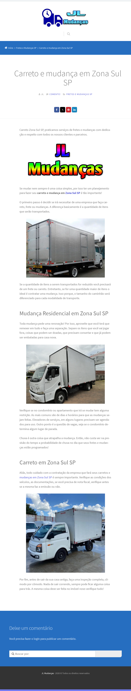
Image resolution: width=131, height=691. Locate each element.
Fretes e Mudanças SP (79, 94)
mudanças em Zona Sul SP (35, 477)
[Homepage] (65, 16)
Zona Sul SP (72, 193)
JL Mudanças (48, 673)
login (37, 639)
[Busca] (65, 31)
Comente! (55, 94)
